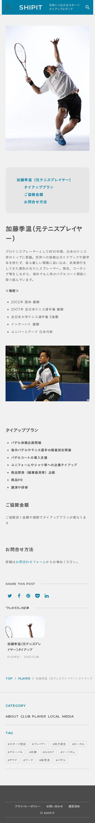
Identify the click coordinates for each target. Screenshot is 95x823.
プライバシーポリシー (28, 806)
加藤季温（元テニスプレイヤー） (45, 180)
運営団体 (74, 806)
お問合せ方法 (35, 202)
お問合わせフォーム (31, 562)
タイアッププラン (39, 187)
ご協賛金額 (33, 195)
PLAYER (24, 678)
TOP (9, 678)
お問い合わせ (54, 806)
